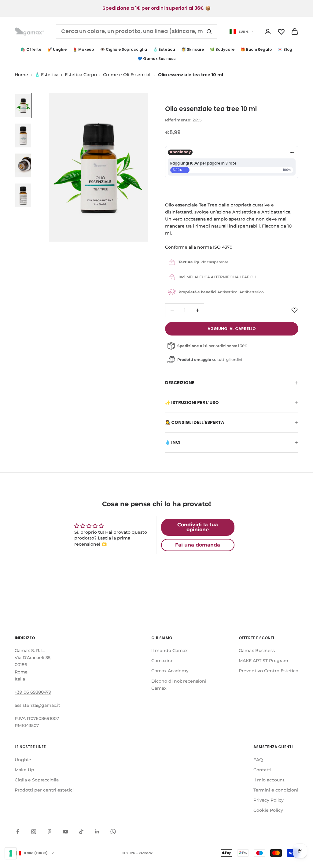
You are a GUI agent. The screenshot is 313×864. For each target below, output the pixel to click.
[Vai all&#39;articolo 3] (23, 165)
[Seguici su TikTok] (81, 832)
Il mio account (269, 780)
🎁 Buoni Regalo (256, 49)
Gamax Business (257, 650)
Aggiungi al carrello (232, 329)
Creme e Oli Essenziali (127, 74)
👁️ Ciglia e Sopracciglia (123, 49)
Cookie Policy (268, 810)
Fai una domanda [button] (197, 545)
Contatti (262, 770)
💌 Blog (285, 49)
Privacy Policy (268, 800)
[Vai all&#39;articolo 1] (23, 105)
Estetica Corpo (81, 74)
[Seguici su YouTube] (65, 832)
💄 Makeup (83, 49)
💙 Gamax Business (156, 58)
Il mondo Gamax (169, 650)
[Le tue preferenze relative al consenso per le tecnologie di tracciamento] (11, 853)
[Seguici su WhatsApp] (113, 832)
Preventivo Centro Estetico (268, 670)
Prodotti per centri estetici (44, 790)
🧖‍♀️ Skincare (192, 49)
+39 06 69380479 (33, 692)
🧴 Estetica (164, 49)
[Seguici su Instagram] (34, 832)
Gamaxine (162, 660)
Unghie (23, 759)
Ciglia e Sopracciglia (37, 780)
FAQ (258, 759)
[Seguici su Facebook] (18, 832)
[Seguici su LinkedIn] (97, 832)
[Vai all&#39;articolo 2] (23, 135)
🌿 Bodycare (222, 49)
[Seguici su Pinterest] (49, 832)
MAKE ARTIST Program (263, 660)
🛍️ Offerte (31, 49)
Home (21, 74)
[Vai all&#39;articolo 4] (23, 195)
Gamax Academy (170, 670)
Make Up (24, 770)
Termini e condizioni (275, 790)
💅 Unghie (57, 49)
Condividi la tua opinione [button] (197, 527)
